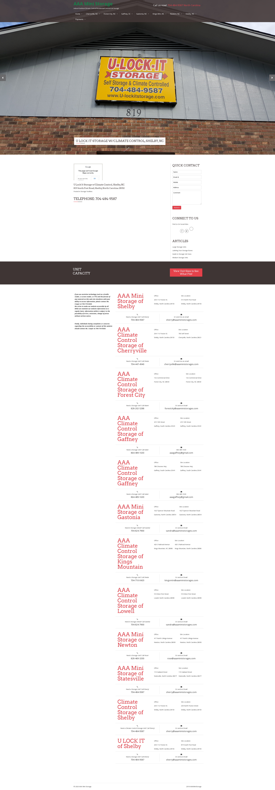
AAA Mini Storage (93, 4)
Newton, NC (175, 14)
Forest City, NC (110, 14)
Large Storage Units (179, 247)
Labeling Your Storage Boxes (182, 250)
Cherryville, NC (92, 14)
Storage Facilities (86, 191)
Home (77, 14)
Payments (79, 19)
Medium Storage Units (180, 258)
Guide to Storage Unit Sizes (181, 254)
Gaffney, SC (126, 14)
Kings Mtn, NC (158, 14)
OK (95, 178)
